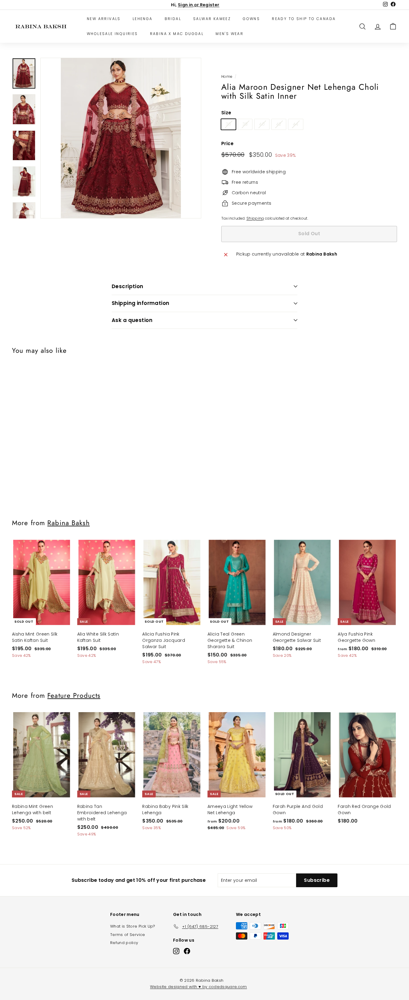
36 (228, 124)
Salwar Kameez (212, 18)
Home (226, 76)
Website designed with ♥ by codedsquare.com (198, 987)
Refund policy (124, 943)
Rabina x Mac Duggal (177, 33)
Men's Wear (229, 33)
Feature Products (73, 695)
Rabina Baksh (68, 523)
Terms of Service (127, 934)
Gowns (251, 18)
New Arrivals (104, 18)
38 (245, 124)
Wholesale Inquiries (112, 33)
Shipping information (140, 303)
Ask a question (132, 320)
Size (226, 113)
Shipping (255, 218)
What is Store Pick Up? (132, 926)
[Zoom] (121, 138)
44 (296, 124)
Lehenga (143, 18)
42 (278, 124)
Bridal (173, 18)
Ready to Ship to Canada (304, 18)
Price (227, 143)
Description (127, 286)
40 (262, 124)
